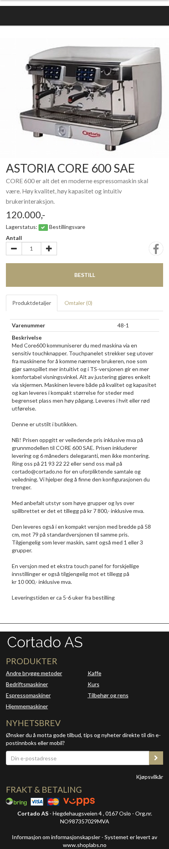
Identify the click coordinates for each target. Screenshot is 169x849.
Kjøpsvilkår (149, 776)
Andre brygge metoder (34, 673)
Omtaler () (78, 302)
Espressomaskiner (28, 695)
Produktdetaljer (31, 302)
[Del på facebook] (156, 251)
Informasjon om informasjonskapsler (56, 837)
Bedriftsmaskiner (27, 684)
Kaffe (94, 673)
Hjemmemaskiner (27, 706)
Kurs (93, 684)
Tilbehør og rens (108, 695)
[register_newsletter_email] (156, 758)
